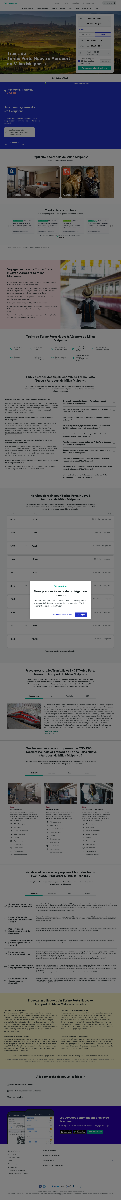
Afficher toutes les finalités (62, 615)
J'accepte (81, 614)
